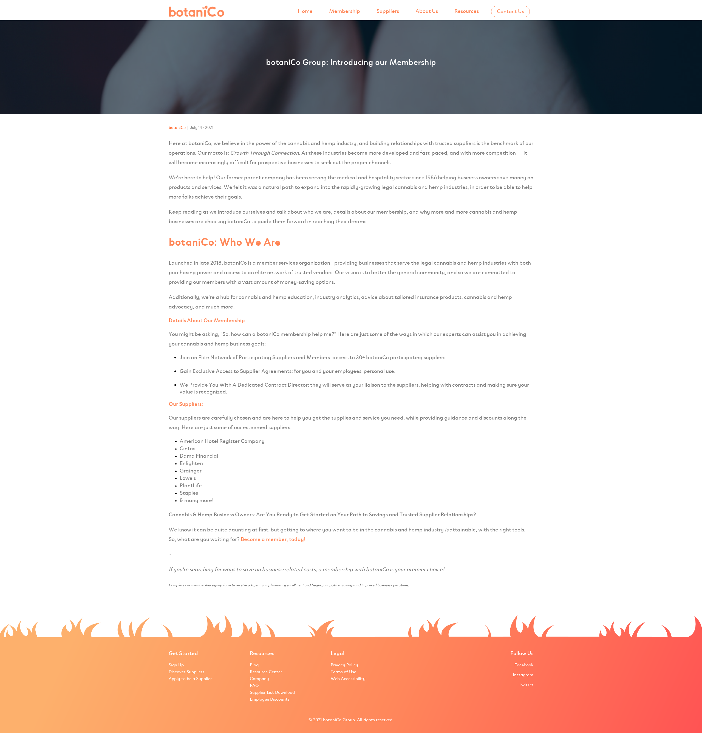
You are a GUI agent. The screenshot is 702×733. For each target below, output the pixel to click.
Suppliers (388, 11)
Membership (344, 11)
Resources (466, 11)
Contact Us (510, 11)
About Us (426, 11)
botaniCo (177, 127)
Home (305, 11)
